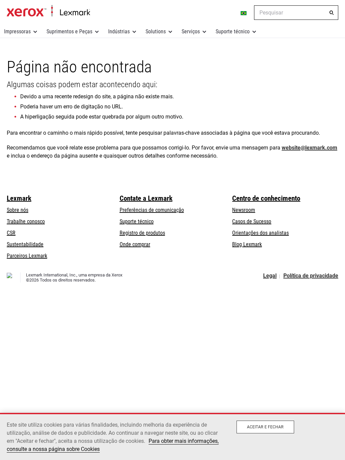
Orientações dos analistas (260, 233)
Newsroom (243, 210)
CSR (11, 233)
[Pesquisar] (331, 13)
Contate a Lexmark (146, 198)
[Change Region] (244, 13)
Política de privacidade (310, 275)
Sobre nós (17, 210)
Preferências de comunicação (152, 210)
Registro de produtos (142, 233)
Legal (270, 275)
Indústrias (119, 31)
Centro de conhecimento (266, 198)
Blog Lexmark (247, 244)
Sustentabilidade (25, 244)
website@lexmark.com (309, 147)
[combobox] (296, 12)
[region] (172, 436)
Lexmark (19, 198)
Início (48, 11)
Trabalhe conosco (26, 221)
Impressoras (17, 31)
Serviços (191, 31)
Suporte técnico (233, 31)
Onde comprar (135, 244)
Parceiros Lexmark (27, 256)
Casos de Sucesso (251, 221)
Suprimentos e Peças (69, 31)
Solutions (156, 31)
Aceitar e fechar (265, 427)
